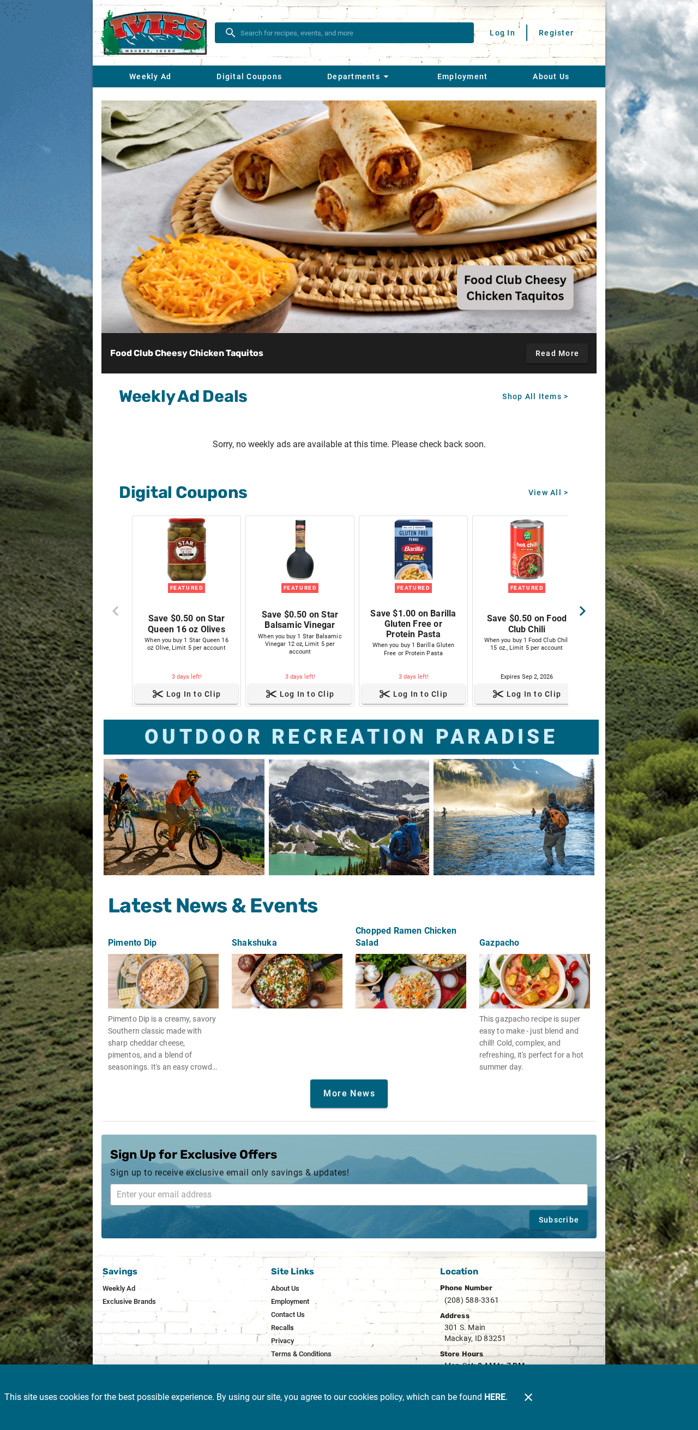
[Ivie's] (157, 33)
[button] (359, 76)
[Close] (528, 1397)
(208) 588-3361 (472, 1300)
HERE (495, 1397)
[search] (352, 33)
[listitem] (119, 1288)
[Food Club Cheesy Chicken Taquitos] (349, 216)
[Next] (582, 611)
